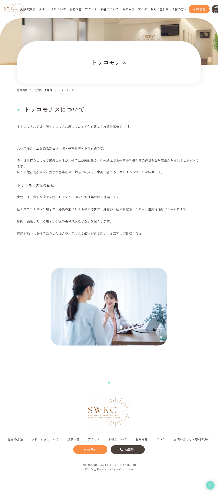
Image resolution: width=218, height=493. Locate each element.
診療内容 (22, 90)
